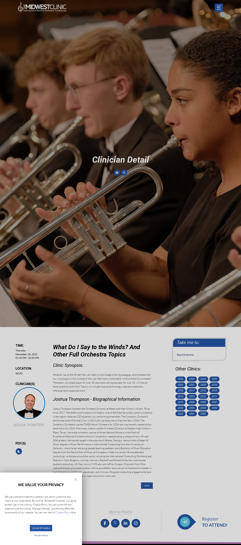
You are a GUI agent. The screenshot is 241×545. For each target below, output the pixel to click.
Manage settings (41, 535)
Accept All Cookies (41, 528)
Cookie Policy (63, 512)
